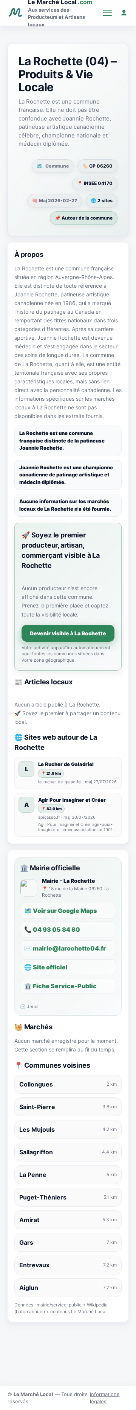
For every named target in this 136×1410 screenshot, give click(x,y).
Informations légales (104, 1398)
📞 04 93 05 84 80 (52, 929)
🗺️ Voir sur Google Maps (60, 910)
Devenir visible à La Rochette (68, 633)
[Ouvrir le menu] (107, 13)
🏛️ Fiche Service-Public (60, 986)
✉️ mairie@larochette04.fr (65, 948)
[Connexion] (123, 13)
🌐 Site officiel (46, 967)
